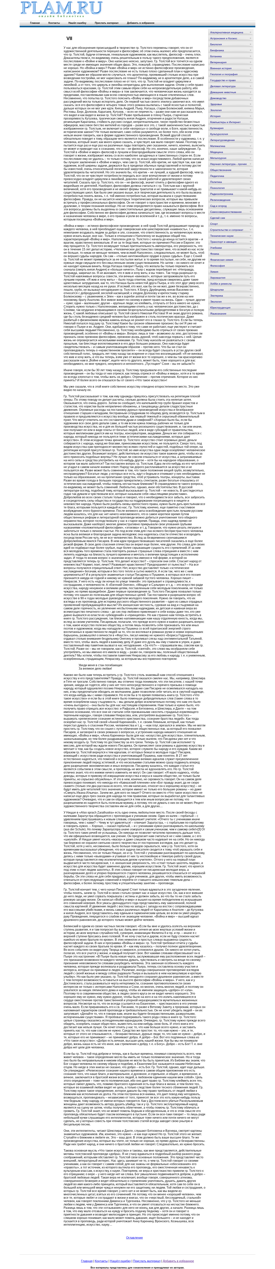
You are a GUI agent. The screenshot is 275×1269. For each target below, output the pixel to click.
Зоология (216, 110)
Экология (216, 301)
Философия (217, 265)
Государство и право (223, 80)
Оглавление (134, 1237)
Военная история (221, 68)
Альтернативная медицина (226, 32)
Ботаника (216, 56)
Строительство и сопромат (226, 229)
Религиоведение (220, 199)
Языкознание (218, 313)
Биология (216, 44)
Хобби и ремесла (221, 283)
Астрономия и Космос (223, 38)
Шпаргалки (217, 289)
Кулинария (217, 128)
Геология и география (224, 74)
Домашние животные (223, 92)
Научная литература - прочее (228, 163)
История (215, 116)
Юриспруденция (220, 307)
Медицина (216, 152)
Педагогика (217, 175)
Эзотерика (216, 295)
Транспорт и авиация (223, 241)
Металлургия (218, 157)
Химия (214, 271)
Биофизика (217, 50)
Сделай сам (217, 217)
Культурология (219, 134)
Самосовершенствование (226, 211)
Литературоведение (222, 140)
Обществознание (220, 169)
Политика (216, 181)
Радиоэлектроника (221, 193)
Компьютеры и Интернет (225, 122)
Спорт (214, 223)
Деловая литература (223, 86)
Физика (214, 253)
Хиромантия (217, 277)
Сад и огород (218, 205)
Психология (217, 187)
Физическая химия (221, 259)
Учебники (216, 247)
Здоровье (216, 104)
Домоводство (218, 98)
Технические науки (221, 235)
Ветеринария (218, 62)
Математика (217, 146)
